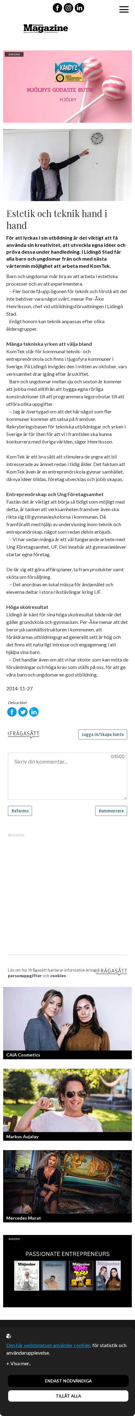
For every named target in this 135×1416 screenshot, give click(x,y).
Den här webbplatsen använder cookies (48, 1345)
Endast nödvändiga (68, 1380)
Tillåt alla (68, 1395)
